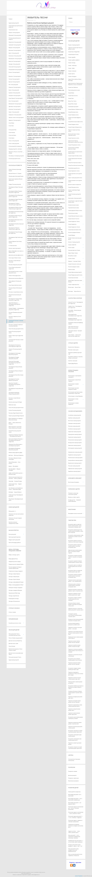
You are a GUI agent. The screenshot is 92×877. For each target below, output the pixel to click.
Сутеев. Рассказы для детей (15, 410)
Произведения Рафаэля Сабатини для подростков (14, 228)
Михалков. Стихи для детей (15, 50)
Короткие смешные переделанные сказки (13, 522)
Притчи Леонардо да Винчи (15, 542)
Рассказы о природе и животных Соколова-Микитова (16, 325)
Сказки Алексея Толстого (73, 218)
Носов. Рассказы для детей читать (16, 407)
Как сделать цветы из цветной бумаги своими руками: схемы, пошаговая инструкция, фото (75, 526)
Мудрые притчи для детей (14, 539)
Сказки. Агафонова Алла (73, 284)
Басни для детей (12, 534)
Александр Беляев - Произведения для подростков (75, 315)
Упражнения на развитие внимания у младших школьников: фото (75, 826)
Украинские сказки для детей (74, 431)
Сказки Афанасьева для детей (75, 272)
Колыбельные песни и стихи (15, 623)
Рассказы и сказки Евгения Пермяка (14, 398)
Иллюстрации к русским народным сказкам (73, 388)
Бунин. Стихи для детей (14, 90)
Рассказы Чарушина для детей (15, 264)
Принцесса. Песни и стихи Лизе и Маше (15, 152)
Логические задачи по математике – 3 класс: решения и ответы (75, 813)
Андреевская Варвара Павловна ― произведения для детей (16, 435)
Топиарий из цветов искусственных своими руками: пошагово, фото (75, 615)
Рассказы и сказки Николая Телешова (14, 261)
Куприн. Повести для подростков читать (16, 336)
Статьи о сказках (12, 612)
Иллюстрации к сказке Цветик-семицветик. (74, 376)
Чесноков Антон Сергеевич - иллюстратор (74, 760)
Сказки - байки (71, 68)
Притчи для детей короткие (15, 537)
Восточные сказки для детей (74, 420)
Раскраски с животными (73, 778)
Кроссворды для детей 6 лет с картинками (74, 795)
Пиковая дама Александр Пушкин (16, 176)
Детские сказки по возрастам (74, 184)
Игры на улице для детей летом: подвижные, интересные (75, 855)
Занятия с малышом (72, 360)
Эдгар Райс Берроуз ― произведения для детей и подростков (14, 304)
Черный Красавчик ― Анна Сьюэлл (14, 462)
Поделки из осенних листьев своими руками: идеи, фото (74, 678)
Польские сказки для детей (74, 465)
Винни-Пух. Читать (72, 101)
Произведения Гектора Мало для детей (16, 389)
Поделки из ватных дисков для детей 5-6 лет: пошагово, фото (74, 580)
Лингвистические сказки (73, 205)
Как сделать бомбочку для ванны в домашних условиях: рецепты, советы (75, 687)
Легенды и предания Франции (15, 590)
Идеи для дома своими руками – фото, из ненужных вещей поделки (75, 551)
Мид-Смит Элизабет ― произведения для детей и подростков (14, 384)
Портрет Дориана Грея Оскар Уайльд (15, 242)
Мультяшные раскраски (73, 780)
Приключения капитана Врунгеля (16, 278)
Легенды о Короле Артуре (14, 579)
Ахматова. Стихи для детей (15, 109)
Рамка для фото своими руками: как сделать (75, 682)
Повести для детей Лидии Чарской (16, 415)
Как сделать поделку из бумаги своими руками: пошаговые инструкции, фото (75, 576)
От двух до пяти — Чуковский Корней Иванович (74, 500)
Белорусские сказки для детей (74, 442)
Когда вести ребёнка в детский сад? (74, 353)
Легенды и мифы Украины (14, 573)
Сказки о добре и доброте (73, 60)
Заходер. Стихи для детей (14, 64)
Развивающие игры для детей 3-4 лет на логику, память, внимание (75, 841)
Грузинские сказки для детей (74, 437)
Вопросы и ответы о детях (74, 497)
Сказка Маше (71, 92)
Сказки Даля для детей (73, 106)
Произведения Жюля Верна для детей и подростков (16, 196)
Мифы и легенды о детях (14, 554)
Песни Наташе (12, 646)
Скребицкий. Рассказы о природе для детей (16, 321)
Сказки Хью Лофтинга (73, 87)
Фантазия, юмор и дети (73, 349)
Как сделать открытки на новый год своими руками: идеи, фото (75, 747)
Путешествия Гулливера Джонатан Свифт (73, 148)
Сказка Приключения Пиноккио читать (75, 159)
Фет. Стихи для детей (13, 84)
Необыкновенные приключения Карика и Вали (75, 152)
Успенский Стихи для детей (15, 66)
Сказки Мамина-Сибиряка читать (75, 109)
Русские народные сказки (73, 266)
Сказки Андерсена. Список (74, 227)
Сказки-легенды (71, 62)
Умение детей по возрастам (74, 791)
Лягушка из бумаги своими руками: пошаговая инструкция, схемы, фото (75, 604)
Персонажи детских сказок (74, 90)
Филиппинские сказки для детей (75, 457)
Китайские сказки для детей (74, 428)
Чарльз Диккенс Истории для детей (15, 281)
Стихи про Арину (12, 135)
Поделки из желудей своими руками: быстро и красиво (74, 701)
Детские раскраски (72, 775)
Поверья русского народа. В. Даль (16, 564)
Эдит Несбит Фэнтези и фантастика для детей (73, 327)
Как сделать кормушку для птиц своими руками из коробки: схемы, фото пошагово (75, 531)
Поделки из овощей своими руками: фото (74, 709)
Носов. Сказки (71, 247)
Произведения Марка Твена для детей (16, 187)
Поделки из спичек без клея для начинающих (75, 655)
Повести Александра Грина (15, 275)
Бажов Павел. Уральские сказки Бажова (75, 281)
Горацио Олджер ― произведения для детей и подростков (16, 309)
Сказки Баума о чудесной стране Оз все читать (75, 201)
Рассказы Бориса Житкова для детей (15, 288)
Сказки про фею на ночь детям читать (75, 181)
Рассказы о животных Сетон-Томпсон (15, 317)
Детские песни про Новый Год (15, 640)
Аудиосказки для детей (14, 23)
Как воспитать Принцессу (73, 347)
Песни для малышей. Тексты (15, 657)
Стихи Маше (11, 123)
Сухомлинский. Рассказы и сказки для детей (16, 340)
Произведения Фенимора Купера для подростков (16, 212)
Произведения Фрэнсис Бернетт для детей (16, 371)
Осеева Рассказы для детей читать (15, 431)
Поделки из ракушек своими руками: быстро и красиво (74, 663)
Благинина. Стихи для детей (15, 55)
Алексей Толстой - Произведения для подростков (75, 303)
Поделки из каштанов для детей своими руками (75, 727)
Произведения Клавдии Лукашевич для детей (14, 358)
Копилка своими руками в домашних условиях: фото (74, 624)
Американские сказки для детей (75, 452)
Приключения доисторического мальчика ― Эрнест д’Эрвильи (15, 477)
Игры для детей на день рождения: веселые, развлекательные (73, 850)
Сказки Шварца (71, 235)
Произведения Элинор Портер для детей (15, 367)
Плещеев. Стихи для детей (14, 95)
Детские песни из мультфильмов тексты (16, 653)
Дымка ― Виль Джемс (13, 466)
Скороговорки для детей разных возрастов (16, 26)
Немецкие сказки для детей (74, 423)
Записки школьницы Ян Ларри (15, 402)
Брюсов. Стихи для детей (14, 81)
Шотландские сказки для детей (75, 448)
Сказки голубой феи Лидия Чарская (74, 190)
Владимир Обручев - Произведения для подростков (75, 319)
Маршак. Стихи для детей (14, 47)
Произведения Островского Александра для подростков (15, 345)
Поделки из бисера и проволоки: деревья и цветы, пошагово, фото (75, 590)
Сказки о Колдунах (72, 76)
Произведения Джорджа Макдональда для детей (14, 393)
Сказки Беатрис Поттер (73, 54)
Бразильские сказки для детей (74, 463)
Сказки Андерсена (72, 224)
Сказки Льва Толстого (73, 95)
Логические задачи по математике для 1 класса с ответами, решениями (75, 808)
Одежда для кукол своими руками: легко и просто (75, 637)
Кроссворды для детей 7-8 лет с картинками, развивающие (75, 799)
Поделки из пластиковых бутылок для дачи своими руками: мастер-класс (75, 633)
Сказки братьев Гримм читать (74, 229)
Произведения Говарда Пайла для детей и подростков (15, 299)
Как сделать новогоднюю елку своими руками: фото (74, 739)
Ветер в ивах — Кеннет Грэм (74, 287)
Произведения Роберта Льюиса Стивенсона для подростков (15, 208)
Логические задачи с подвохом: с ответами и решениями (75, 821)
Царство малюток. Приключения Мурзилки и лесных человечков (75, 84)
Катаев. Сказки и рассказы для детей (74, 238)
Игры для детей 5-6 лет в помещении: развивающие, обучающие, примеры (74, 836)
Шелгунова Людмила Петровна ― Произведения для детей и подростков (16, 440)
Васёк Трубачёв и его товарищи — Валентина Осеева (16, 419)
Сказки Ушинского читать (73, 138)
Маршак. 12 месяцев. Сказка (74, 261)
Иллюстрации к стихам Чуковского (73, 399)
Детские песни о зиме (13, 643)
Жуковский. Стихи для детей (15, 35)
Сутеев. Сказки (71, 258)
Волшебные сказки (72, 255)
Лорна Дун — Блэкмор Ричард (15, 481)
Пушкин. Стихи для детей (14, 32)
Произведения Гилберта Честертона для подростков (15, 204)
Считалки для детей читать (14, 158)
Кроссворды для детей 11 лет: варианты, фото (74, 803)
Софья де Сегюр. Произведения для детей (16, 495)
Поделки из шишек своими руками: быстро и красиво (74, 641)
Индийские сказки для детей (74, 454)
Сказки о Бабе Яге (72, 244)
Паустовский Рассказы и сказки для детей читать (15, 272)
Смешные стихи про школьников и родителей (16, 514)
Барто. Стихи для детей (14, 53)
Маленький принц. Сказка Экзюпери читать (73, 134)
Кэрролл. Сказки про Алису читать (74, 130)
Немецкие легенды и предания (15, 587)
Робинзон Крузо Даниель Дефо (15, 452)
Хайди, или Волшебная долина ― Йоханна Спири (16, 473)
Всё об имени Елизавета (73, 482)
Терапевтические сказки (73, 207)
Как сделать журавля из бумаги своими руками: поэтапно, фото (75, 561)
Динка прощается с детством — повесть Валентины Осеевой (15, 427)
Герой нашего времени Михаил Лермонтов (15, 179)
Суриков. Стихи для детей (14, 92)
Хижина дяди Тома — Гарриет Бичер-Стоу (15, 484)
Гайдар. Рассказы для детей (15, 184)
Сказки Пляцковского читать (74, 144)
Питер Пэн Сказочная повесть (74, 162)
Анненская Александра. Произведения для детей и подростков (14, 363)
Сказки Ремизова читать (73, 187)
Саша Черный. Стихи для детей (15, 98)
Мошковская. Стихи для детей (15, 58)
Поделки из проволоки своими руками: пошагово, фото (74, 723)
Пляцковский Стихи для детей (15, 69)
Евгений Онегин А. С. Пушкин (15, 173)
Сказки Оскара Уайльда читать (75, 127)
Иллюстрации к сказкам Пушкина (73, 384)
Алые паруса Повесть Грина (15, 257)
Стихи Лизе (11, 125)
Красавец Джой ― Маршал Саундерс (14, 469)
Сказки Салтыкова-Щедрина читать (74, 118)
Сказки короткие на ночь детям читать (75, 174)
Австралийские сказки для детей (75, 460)
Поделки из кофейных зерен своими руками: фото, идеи (74, 594)
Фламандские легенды (14, 598)
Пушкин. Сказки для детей (74, 44)
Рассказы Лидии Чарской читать (16, 413)
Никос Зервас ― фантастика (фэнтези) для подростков (74, 335)
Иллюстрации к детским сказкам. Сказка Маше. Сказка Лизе (75, 392)
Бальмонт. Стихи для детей (15, 76)
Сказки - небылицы (72, 65)
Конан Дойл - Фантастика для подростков (74, 311)
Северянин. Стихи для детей (15, 114)
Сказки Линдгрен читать (73, 124)
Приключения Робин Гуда (14, 593)
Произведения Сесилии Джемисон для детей (14, 379)
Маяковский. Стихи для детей (15, 103)
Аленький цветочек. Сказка (74, 250)
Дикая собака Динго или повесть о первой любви (16, 251)
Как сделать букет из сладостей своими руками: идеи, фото (75, 571)
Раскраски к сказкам (72, 771)
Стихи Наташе (12, 132)
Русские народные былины (74, 232)
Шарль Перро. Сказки (73, 253)
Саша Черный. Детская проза (15, 285)
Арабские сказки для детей (74, 417)
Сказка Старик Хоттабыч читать (75, 155)
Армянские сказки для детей (74, 445)
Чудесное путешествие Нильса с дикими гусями (75, 48)
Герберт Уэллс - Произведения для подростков (75, 307)
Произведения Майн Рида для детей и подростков (15, 216)
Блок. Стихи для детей (13, 101)
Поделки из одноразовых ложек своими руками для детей (75, 705)
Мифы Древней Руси (13, 558)
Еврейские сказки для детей (74, 471)
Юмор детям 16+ (12, 511)
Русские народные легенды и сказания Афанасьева (15, 567)
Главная (10, 18)
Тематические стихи (13, 29)
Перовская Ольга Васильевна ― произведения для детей (16, 445)
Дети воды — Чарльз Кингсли (74, 291)
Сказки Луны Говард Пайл (74, 51)
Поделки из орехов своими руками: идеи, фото (74, 713)
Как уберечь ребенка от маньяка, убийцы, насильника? (75, 357)
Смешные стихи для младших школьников (15, 518)
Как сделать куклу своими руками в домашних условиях (75, 718)
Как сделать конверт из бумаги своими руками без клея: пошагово (75, 599)
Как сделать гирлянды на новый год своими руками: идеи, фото (75, 731)
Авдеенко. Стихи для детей (14, 120)
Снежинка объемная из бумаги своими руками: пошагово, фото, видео (75, 692)
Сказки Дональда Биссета (74, 168)
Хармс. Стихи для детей (14, 112)
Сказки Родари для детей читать (75, 275)
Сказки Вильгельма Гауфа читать (75, 121)
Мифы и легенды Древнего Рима (16, 584)
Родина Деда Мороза (73, 363)
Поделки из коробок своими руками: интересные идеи (74, 646)
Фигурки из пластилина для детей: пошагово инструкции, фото (75, 620)
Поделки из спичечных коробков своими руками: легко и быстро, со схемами (75, 650)
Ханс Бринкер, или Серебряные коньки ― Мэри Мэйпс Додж (16, 488)
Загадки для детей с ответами (15, 149)
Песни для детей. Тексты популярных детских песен (14, 634)
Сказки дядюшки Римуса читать (75, 210)
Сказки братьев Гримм (73, 277)
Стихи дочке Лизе (12, 129)
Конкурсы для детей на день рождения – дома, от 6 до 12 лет (75, 845)
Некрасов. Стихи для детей (14, 87)
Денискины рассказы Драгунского (16, 255)
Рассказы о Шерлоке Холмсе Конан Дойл (15, 458)
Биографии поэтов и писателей (75, 513)
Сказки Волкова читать (73, 112)
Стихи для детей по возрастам (15, 146)
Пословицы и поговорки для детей (16, 155)
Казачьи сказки (71, 269)
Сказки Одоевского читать (74, 170)
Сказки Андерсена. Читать (74, 221)
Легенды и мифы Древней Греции (16, 582)
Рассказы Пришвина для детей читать (15, 313)
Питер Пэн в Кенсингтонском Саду (75, 165)
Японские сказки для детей (74, 426)
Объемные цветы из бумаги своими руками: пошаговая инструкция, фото (74, 585)
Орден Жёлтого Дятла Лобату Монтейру (74, 80)
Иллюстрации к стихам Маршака (75, 396)
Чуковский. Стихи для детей (15, 44)
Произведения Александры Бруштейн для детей (15, 354)
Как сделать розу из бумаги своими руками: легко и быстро (75, 659)
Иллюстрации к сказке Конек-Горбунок (74, 380)
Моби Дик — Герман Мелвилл (15, 492)
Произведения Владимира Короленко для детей (14, 449)
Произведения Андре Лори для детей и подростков (15, 200)
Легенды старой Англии (14, 595)
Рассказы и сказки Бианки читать (16, 292)
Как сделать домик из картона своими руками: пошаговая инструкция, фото (74, 546)
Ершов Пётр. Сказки (72, 103)
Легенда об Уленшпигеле (14, 601)
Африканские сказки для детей (75, 468)
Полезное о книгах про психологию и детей (73, 493)
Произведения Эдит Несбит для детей (16, 238)
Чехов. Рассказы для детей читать (16, 328)
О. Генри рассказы (13, 245)
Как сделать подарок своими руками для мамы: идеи (74, 669)
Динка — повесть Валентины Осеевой (15, 423)
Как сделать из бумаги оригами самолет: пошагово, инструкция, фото (75, 557)
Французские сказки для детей (75, 434)
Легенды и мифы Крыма (14, 576)
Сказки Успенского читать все (74, 264)
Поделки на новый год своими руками (74, 743)
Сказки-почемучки (72, 71)
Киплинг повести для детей (15, 248)
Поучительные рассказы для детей (15, 295)
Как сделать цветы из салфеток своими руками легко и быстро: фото (75, 566)
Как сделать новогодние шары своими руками (74, 735)
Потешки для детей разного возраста (15, 38)
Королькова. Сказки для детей (74, 198)
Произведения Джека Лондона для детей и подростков (15, 192)
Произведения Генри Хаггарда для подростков (15, 232)
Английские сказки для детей (74, 415)
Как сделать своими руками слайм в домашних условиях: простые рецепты (75, 536)
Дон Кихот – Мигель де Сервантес (16, 455)
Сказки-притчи (71, 73)
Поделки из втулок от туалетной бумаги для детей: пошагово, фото (75, 609)
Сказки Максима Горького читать (75, 216)
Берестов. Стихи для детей (14, 61)
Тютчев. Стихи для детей (14, 79)
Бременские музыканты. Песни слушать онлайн (15, 649)
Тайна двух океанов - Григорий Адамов (75, 331)
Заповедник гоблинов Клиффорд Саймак (75, 323)
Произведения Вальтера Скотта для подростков (16, 220)
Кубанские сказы (12, 404)
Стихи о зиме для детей (14, 143)
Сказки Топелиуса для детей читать (74, 194)
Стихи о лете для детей (14, 140)
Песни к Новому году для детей (15, 638)
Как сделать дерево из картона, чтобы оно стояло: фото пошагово (75, 541)
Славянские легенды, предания (16, 571)
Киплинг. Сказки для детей (74, 242)
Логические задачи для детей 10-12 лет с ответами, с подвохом (75, 817)
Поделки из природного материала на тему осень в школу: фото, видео (75, 673)
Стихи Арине (11, 138)
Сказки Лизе (71, 98)
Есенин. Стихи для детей (14, 72)
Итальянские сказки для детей (74, 439)
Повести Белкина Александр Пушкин (15, 170)
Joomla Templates (78, 875)
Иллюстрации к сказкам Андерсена (73, 403)
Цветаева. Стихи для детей (14, 106)
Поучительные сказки (73, 213)
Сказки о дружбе (71, 57)
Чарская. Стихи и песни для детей (16, 117)
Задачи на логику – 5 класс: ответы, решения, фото (74, 832)
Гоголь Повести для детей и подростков (15, 268)
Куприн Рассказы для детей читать (15, 332)
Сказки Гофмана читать (73, 114)
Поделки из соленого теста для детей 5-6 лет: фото (75, 628)
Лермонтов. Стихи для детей (15, 42)
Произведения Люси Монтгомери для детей (16, 375)
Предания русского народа (15, 561)
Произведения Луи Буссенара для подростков (16, 224)
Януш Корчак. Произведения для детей (16, 499)
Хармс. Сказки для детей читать (75, 177)
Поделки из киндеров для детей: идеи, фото (75, 697)
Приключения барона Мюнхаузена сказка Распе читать (75, 141)
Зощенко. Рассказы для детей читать (15, 349)
